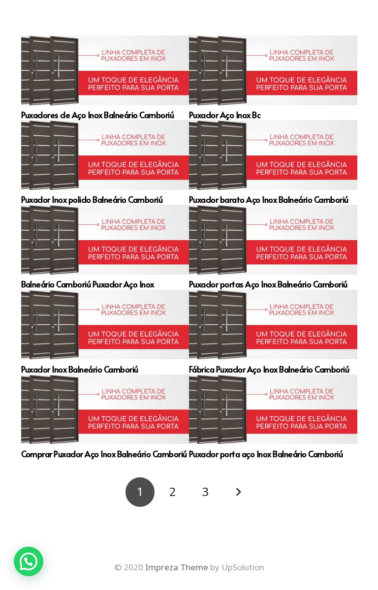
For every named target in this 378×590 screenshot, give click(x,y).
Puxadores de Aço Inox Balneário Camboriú (97, 115)
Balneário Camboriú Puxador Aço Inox (87, 284)
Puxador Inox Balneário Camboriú (79, 369)
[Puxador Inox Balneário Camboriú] (105, 325)
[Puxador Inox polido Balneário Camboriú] (105, 155)
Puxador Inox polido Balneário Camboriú (92, 199)
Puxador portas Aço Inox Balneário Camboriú (268, 284)
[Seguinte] (238, 492)
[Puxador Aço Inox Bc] (273, 70)
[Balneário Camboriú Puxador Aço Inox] (105, 240)
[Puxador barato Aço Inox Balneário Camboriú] (273, 155)
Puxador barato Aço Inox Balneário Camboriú (268, 199)
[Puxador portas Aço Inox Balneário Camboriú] (273, 240)
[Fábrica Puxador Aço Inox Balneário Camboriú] (273, 325)
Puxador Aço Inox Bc (224, 115)
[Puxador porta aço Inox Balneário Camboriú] (273, 409)
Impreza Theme (176, 567)
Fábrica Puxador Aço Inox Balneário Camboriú (269, 369)
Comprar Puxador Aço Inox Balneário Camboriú (104, 454)
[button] (28, 561)
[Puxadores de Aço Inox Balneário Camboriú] (105, 70)
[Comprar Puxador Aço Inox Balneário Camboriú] (105, 409)
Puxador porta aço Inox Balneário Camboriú (266, 454)
